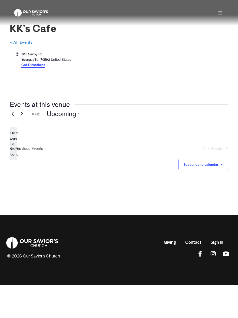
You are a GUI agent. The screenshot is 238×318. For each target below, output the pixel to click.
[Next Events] (21, 113)
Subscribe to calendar (200, 164)
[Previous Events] (12, 113)
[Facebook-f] (200, 254)
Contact (193, 242)
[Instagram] (213, 254)
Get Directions (33, 65)
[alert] (13, 143)
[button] (220, 12)
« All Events (21, 42)
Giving (170, 242)
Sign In (217, 242)
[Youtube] (226, 254)
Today (36, 113)
